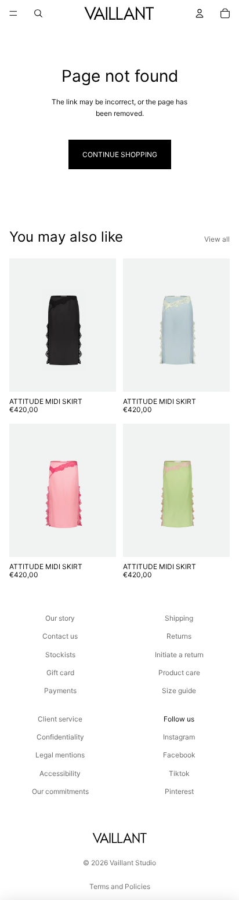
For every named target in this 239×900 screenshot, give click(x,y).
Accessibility (60, 773)
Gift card (60, 672)
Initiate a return (179, 654)
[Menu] (13, 13)
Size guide (179, 690)
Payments (60, 690)
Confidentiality (60, 737)
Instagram (179, 737)
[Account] (199, 13)
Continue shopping (119, 154)
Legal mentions (60, 754)
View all (217, 239)
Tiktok (179, 773)
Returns (178, 636)
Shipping (179, 618)
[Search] (38, 13)
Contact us (60, 636)
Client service (60, 719)
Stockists (60, 654)
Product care (179, 672)
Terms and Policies (119, 886)
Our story (60, 618)
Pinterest (179, 791)
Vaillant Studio (133, 862)
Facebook (179, 754)
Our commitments (60, 791)
